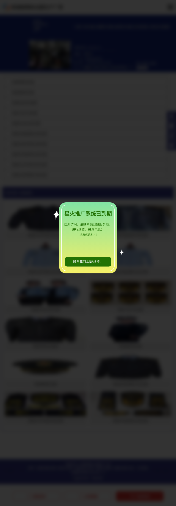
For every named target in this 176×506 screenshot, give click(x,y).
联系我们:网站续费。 (88, 261)
